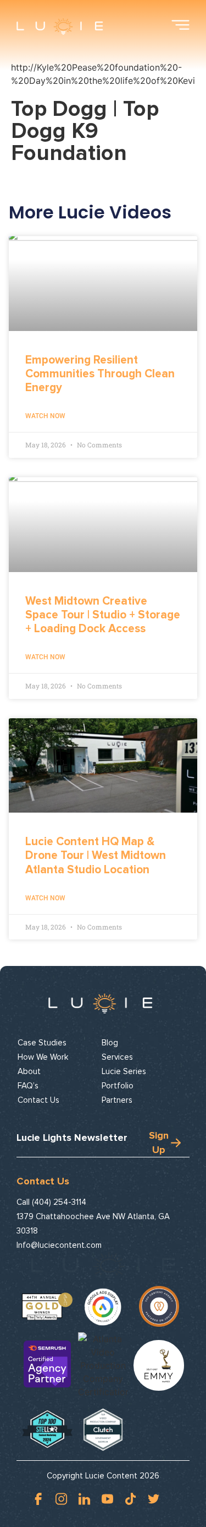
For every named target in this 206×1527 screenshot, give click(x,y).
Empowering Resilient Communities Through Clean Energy (100, 373)
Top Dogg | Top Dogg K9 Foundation (85, 131)
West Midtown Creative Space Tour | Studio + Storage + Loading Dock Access (102, 615)
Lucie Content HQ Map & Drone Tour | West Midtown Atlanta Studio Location (95, 855)
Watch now (45, 416)
